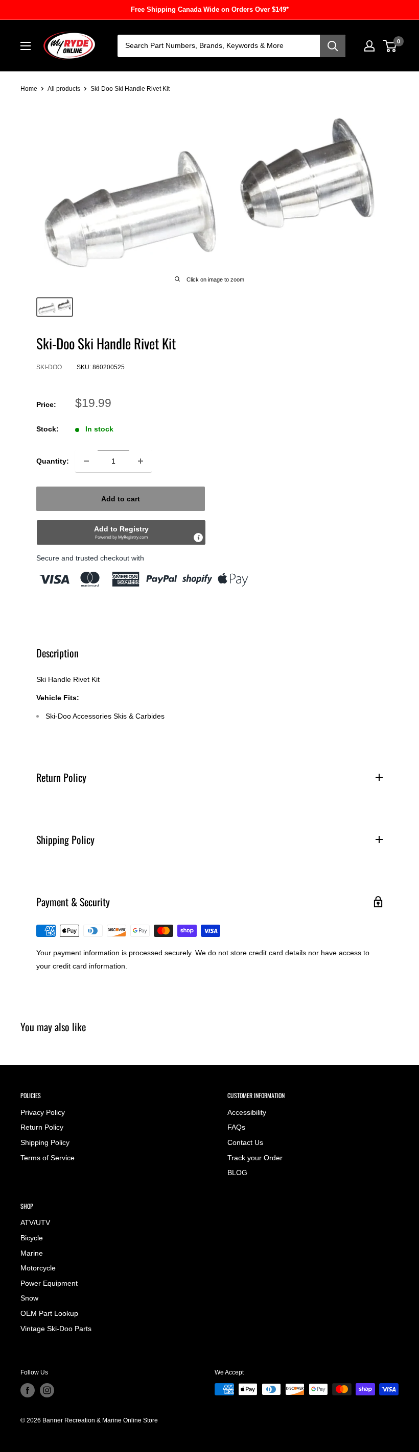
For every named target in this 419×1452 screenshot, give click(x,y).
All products (64, 88)
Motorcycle (38, 1268)
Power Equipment (49, 1283)
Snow (29, 1298)
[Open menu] (25, 46)
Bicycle (31, 1238)
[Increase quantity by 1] (140, 461)
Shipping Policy (44, 1142)
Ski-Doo (49, 367)
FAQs (236, 1127)
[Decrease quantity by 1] (86, 461)
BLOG (237, 1172)
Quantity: (52, 461)
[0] (390, 46)
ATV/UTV (35, 1222)
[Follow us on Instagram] (47, 1390)
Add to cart (120, 499)
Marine (31, 1253)
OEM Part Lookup (49, 1313)
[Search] (332, 46)
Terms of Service (47, 1158)
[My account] (369, 46)
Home (28, 88)
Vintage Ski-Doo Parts (55, 1328)
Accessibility (246, 1112)
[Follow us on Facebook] (27, 1390)
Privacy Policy (42, 1112)
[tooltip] (198, 537)
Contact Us (245, 1142)
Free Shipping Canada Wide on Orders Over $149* (210, 9)
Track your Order (255, 1158)
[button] (121, 532)
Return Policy (41, 1127)
